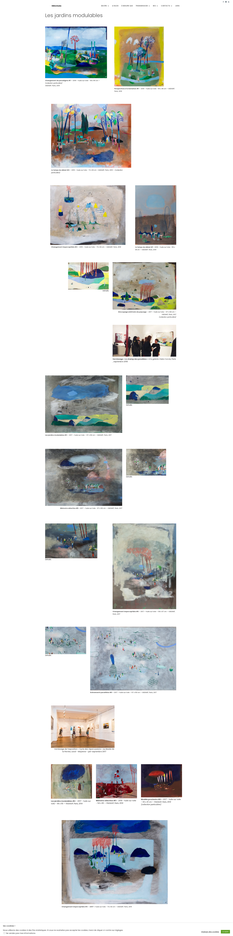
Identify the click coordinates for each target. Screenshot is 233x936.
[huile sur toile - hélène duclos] (71, 799)
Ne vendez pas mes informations (20, 933)
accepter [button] (225, 932)
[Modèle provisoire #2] (161, 797)
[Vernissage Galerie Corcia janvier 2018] (144, 356)
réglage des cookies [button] (210, 932)
